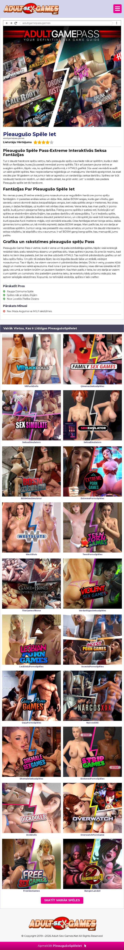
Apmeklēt (60, 946)
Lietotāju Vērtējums (17, 142)
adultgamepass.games (13, 138)
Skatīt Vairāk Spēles (62, 900)
